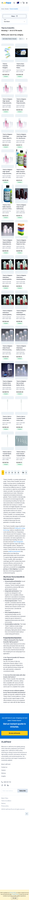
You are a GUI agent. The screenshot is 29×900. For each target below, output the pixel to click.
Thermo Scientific (14, 8)
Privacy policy (5, 806)
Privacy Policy (13, 892)
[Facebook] (2, 785)
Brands (7, 8)
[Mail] (5, 785)
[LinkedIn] (8, 785)
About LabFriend (5, 764)
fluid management (18, 541)
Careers (3, 770)
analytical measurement (14, 551)
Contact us (4, 767)
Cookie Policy (15, 894)
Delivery (3, 773)
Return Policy (4, 798)
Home (2, 8)
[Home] (6, 3)
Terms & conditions (6, 800)
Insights (3, 776)
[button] (24, 21)
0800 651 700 (7, 782)
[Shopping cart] (23, 3)
